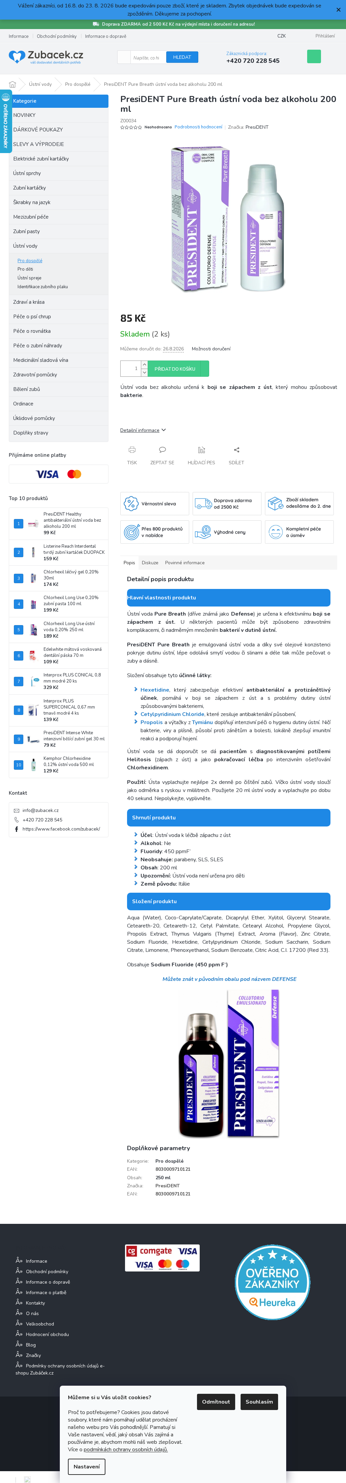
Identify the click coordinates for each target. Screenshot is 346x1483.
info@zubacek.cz (40, 810)
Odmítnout (216, 1402)
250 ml (163, 1178)
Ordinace (23, 403)
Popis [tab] (129, 563)
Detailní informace (139, 430)
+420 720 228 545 (42, 820)
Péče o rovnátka (32, 331)
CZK (281, 36)
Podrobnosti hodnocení (198, 127)
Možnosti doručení (211, 349)
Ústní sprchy (27, 173)
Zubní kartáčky (29, 187)
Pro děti (25, 269)
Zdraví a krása (29, 302)
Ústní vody (25, 246)
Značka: (248, 127)
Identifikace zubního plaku (43, 287)
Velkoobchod (40, 1324)
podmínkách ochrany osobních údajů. (126, 1449)
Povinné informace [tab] (185, 563)
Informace (18, 36)
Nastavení (87, 1466)
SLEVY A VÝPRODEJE (38, 144)
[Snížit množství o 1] (144, 372)
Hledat (182, 57)
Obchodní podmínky (57, 36)
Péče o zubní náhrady (37, 345)
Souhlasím (259, 1402)
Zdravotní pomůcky (35, 374)
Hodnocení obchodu (47, 1334)
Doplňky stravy (30, 432)
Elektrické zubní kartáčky (41, 158)
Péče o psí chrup (32, 316)
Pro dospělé (30, 261)
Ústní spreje (29, 278)
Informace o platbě (46, 1292)
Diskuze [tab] (150, 563)
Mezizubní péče (31, 217)
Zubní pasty (26, 231)
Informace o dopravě (105, 36)
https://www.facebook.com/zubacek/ (61, 829)
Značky (33, 1355)
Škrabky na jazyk (31, 202)
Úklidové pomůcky (34, 418)
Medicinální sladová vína (40, 360)
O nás (32, 1313)
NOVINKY (24, 115)
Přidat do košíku (175, 369)
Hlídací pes (201, 463)
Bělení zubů (26, 389)
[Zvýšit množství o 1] (144, 365)
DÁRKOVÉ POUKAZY (38, 129)
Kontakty (35, 1303)
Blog (31, 1345)
